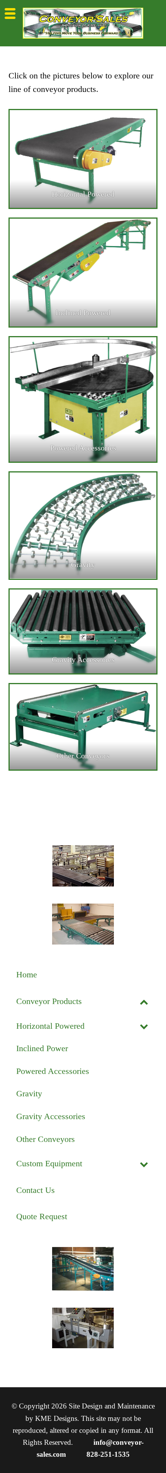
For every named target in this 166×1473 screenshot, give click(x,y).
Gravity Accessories (83, 659)
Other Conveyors (83, 755)
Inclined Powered (83, 312)
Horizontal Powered (83, 194)
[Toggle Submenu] (144, 1001)
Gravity (83, 564)
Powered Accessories (83, 447)
